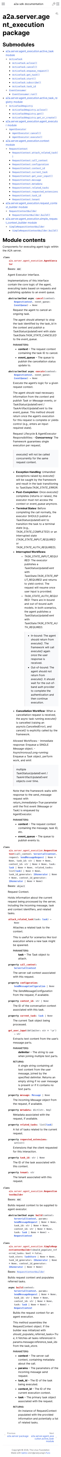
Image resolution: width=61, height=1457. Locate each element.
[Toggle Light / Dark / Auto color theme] (54, 4)
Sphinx (24, 1453)
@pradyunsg (38, 1453)
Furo (48, 1453)
